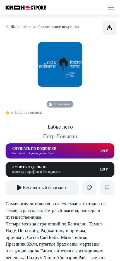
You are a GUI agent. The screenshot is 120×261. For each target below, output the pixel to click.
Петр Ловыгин (60, 136)
